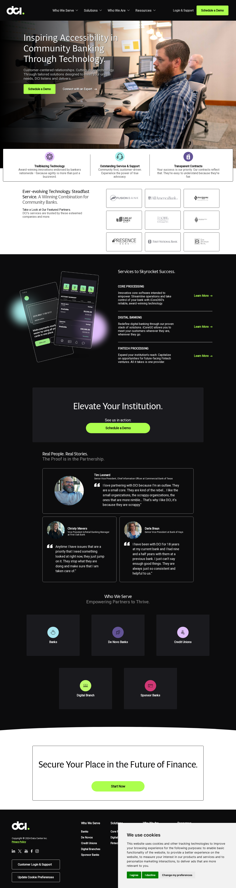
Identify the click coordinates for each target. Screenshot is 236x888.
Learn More (201, 295)
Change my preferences (177, 875)
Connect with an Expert (77, 89)
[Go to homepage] (18, 10)
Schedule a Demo (212, 10)
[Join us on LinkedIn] (13, 851)
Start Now (118, 786)
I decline (150, 875)
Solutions (91, 10)
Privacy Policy (19, 841)
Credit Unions (89, 843)
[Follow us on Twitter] (20, 851)
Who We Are (117, 10)
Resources (144, 10)
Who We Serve (63, 10)
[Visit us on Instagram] (37, 851)
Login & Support (183, 10)
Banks (84, 831)
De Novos (87, 837)
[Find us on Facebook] (32, 851)
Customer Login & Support (35, 864)
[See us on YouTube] (26, 851)
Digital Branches (90, 849)
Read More (59, 609)
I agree (134, 875)
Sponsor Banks (90, 854)
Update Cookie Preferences (36, 877)
